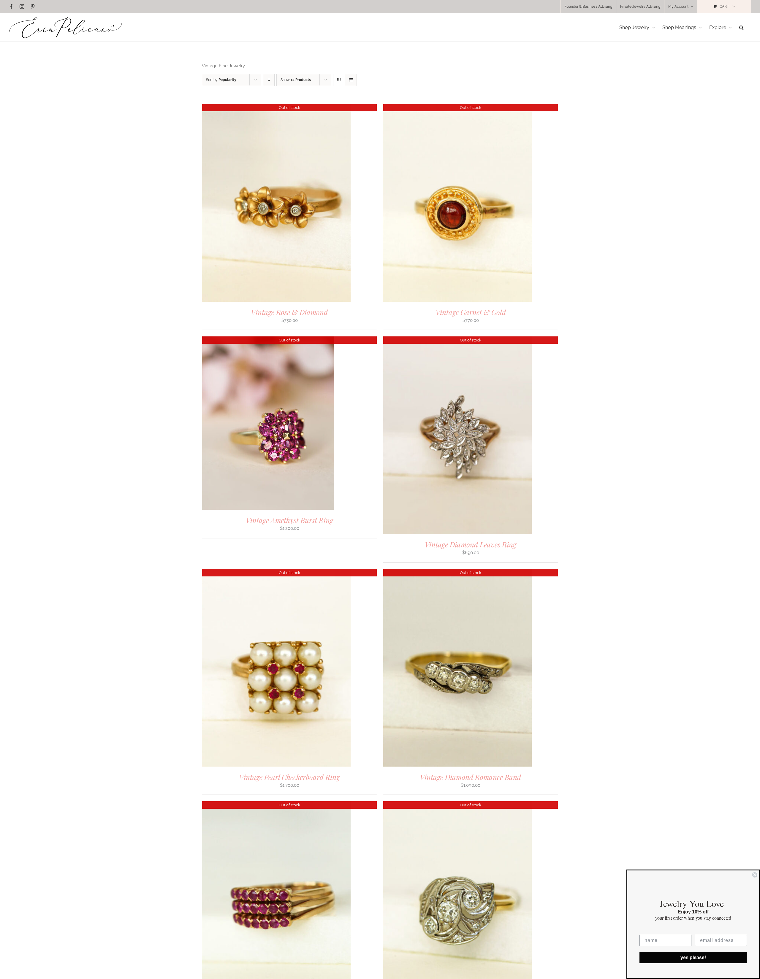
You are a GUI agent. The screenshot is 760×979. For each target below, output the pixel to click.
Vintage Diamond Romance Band (470, 777)
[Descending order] (269, 80)
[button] (741, 27)
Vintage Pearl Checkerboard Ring (289, 777)
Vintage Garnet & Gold (471, 312)
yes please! (693, 957)
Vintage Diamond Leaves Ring (470, 544)
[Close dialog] (755, 875)
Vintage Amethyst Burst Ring (289, 520)
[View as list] (351, 80)
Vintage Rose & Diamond (289, 312)
